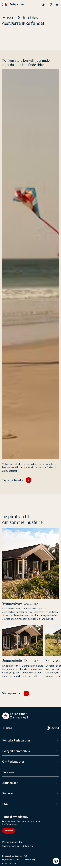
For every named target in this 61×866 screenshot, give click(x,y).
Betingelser (10, 783)
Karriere (7, 793)
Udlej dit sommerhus (16, 751)
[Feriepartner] (13, 4)
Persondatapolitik (12, 842)
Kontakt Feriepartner (16, 740)
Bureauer (8, 772)
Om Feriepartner (13, 761)
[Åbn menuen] (57, 4)
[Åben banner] (55, 860)
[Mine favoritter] (50, 4)
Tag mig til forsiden (12, 480)
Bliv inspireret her (11, 693)
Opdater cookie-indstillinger (17, 846)
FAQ (5, 804)
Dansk (9, 728)
